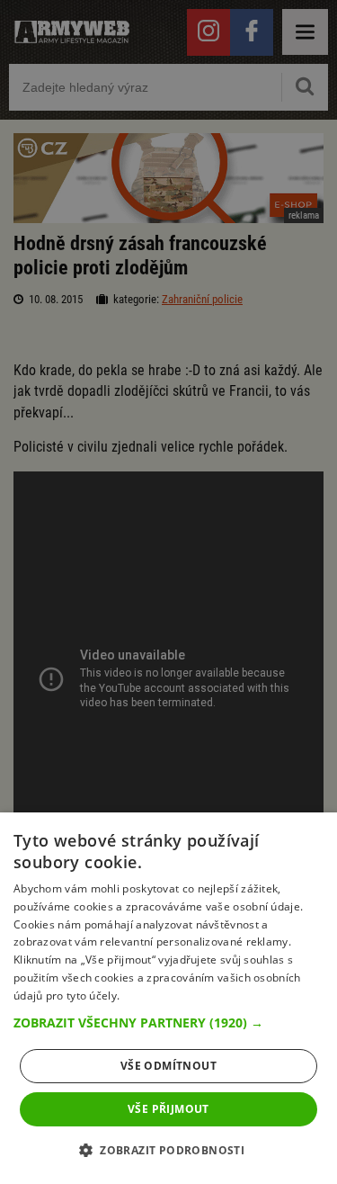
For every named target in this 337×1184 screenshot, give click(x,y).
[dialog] (168, 998)
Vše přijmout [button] (168, 1109)
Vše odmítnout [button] (168, 1065)
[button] (168, 1023)
